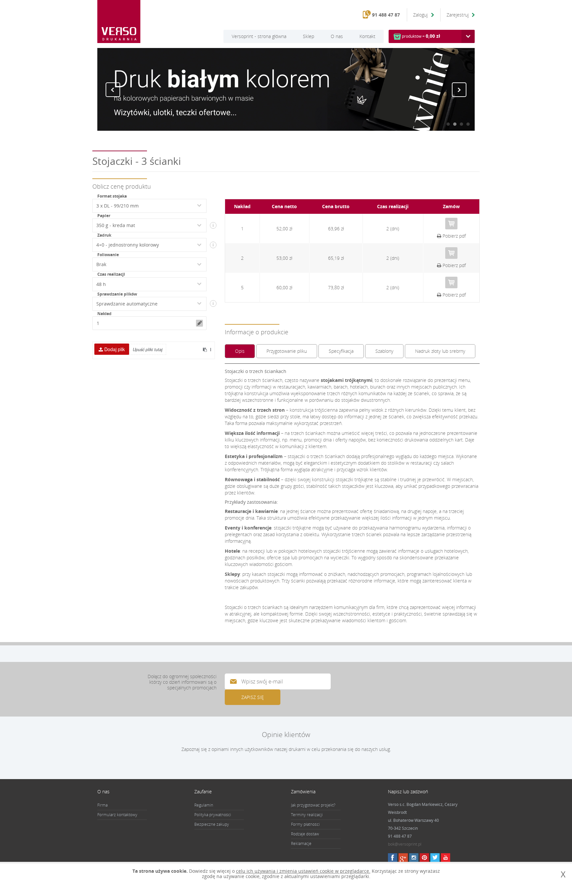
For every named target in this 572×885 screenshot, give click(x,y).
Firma (102, 805)
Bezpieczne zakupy (211, 824)
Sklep (308, 36)
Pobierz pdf (453, 236)
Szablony (384, 351)
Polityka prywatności (212, 814)
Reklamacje (301, 843)
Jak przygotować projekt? (313, 805)
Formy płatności (305, 824)
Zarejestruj (458, 15)
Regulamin (203, 805)
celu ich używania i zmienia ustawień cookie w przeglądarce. (303, 871)
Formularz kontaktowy (117, 814)
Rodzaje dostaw (305, 834)
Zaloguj (421, 15)
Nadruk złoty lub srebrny (440, 351)
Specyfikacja (341, 351)
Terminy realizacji (307, 814)
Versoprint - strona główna (259, 36)
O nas (337, 36)
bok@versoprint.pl (404, 844)
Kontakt (367, 36)
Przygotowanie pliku (286, 351)
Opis (240, 351)
